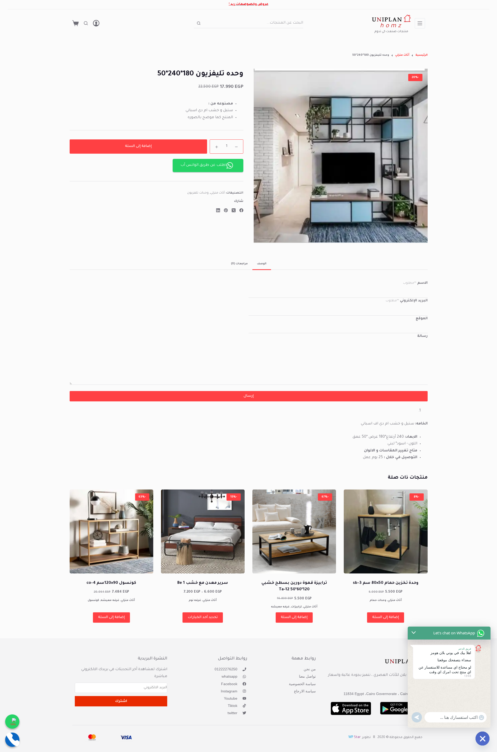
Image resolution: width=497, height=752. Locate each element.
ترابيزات (296, 606)
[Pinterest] (226, 210)
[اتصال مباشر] (12, 740)
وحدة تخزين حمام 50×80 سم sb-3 (385, 583)
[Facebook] (241, 210)
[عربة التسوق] (75, 23)
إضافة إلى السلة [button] (385, 617)
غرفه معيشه (280, 606)
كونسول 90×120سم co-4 (111, 583)
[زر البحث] (198, 23)
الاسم (415, 283)
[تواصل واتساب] (12, 721)
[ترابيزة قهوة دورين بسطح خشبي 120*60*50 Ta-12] (294, 531)
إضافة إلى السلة (138, 146)
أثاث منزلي (217, 193)
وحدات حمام (378, 600)
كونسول (93, 600)
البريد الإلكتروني (406, 301)
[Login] (96, 23)
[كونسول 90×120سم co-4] (111, 531)
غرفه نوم (195, 600)
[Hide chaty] (482, 739)
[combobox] (253, 23)
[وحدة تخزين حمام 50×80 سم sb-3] (385, 531)
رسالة (422, 336)
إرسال (249, 396)
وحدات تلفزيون (198, 193)
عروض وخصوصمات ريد (249, 4)
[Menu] (420, 23)
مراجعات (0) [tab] (239, 263)
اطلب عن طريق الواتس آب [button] (203, 165)
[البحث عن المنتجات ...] (86, 23)
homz (391, 26)
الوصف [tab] (261, 263)
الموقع (422, 319)
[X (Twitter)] (234, 210)
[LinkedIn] (218, 210)
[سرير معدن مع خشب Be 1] (203, 531)
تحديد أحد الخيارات (203, 617)
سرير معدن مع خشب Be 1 (202, 583)
